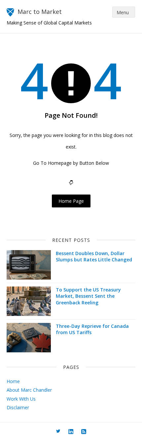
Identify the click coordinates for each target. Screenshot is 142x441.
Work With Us (21, 399)
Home (13, 381)
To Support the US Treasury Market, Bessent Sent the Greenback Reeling (88, 296)
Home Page (71, 201)
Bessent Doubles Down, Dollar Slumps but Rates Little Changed (94, 256)
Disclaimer (18, 407)
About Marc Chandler (29, 390)
